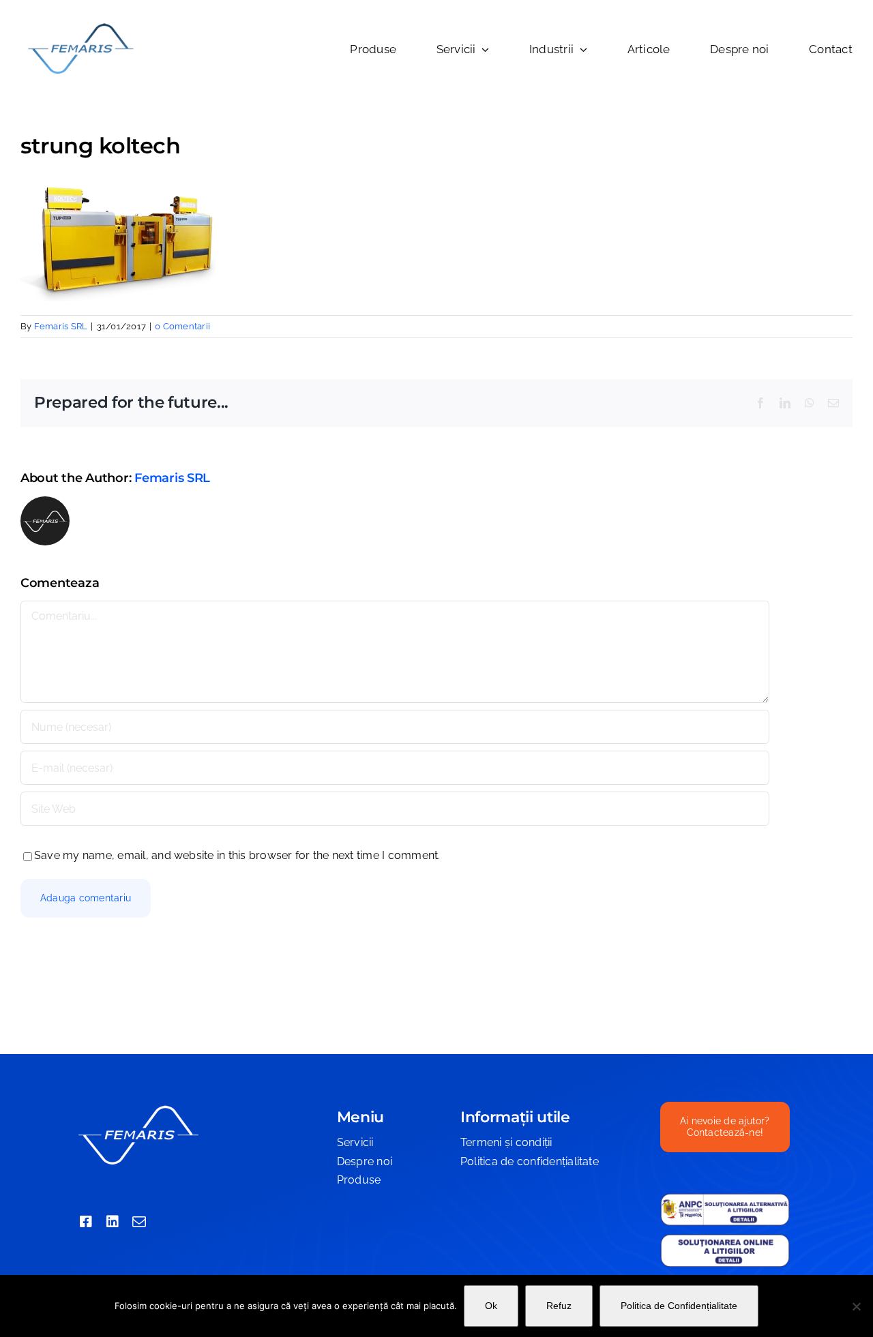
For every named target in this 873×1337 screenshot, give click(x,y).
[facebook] (86, 1222)
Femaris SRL (61, 326)
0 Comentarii (182, 326)
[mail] (139, 1222)
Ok (491, 1305)
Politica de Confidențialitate (679, 1305)
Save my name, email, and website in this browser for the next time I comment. (237, 855)
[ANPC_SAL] (725, 1198)
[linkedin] (112, 1222)
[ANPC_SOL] (725, 1238)
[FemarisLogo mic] (80, 25)
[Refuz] (856, 1306)
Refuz (559, 1305)
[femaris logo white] (138, 1106)
